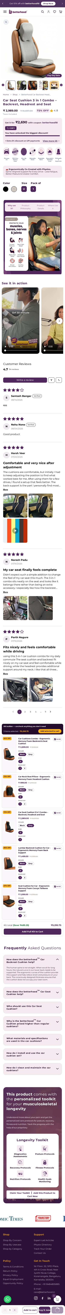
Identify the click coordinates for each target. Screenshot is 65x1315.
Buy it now (44, 1310)
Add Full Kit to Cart (32, 931)
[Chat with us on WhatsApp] (7, 1299)
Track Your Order (43, 1248)
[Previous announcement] (2, 3)
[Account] (48, 12)
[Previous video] (5, 321)
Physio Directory (43, 1244)
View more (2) (50, 141)
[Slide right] (61, 85)
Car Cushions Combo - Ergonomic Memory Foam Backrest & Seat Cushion (34, 741)
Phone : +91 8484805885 (47, 1284)
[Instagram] (36, 1298)
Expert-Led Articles (44, 1240)
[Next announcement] (62, 3)
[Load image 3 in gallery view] (32, 85)
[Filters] (51, 380)
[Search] (42, 12)
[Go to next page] (51, 712)
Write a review (25, 380)
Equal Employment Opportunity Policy (13, 1281)
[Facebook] (42, 1298)
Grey (14, 189)
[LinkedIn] (49, 1298)
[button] (61, 12)
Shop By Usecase (12, 1244)
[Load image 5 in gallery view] (54, 85)
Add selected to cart (49, 731)
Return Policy (10, 1271)
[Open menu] (5, 11)
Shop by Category (12, 1248)
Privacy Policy (10, 1275)
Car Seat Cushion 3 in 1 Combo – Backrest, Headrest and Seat (33, 813)
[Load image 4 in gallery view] (43, 85)
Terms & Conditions (13, 1266)
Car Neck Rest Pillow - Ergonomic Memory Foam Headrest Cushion (34, 778)
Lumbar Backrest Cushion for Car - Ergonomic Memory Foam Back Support (34, 850)
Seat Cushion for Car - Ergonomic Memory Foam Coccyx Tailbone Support (34, 888)
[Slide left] (3, 85)
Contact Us (40, 1253)
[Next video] (59, 321)
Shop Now (48, 3)
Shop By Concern (12, 1240)
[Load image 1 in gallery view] (10, 85)
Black (5, 189)
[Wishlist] (55, 12)
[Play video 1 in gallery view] (21, 85)
